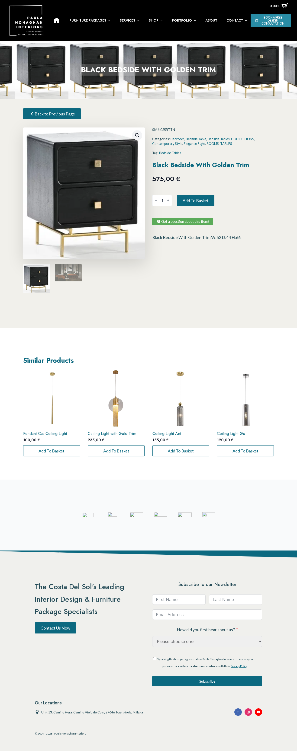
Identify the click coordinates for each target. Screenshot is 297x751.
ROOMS (213, 144)
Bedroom (177, 139)
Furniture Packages (88, 20)
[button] (137, 135)
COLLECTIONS (242, 139)
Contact (234, 20)
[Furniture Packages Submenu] (110, 20)
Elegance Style (194, 144)
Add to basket (196, 200)
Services (127, 20)
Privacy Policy (239, 666)
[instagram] (248, 712)
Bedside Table (196, 139)
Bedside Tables (219, 139)
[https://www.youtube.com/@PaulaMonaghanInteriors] (238, 712)
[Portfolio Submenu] (196, 20)
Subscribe (207, 681)
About (211, 20)
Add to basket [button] (52, 450)
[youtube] (258, 712)
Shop (153, 20)
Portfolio (182, 20)
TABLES (226, 144)
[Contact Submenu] (247, 20)
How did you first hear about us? (206, 629)
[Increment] (168, 200)
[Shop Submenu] (162, 20)
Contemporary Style (167, 144)
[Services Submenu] (139, 20)
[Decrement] (155, 200)
